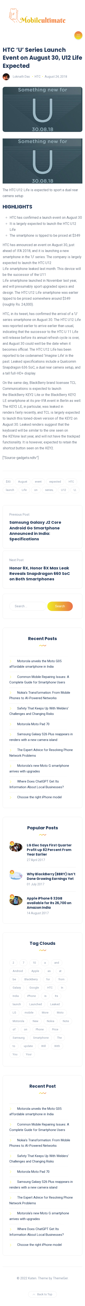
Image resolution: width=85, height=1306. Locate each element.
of (14, 1029)
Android (18, 971)
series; (49, 490)
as (49, 971)
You (15, 1054)
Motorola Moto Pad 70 (33, 724)
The (59, 1037)
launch (10, 490)
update (28, 1046)
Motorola (18, 1021)
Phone (40, 1029)
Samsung (19, 1037)
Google (34, 987)
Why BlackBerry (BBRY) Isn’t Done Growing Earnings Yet (51, 876)
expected (55, 481)
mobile (29, 1012)
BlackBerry (31, 979)
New (35, 1021)
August (22, 481)
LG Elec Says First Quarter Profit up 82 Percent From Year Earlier (49, 850)
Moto (60, 1012)
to (14, 1046)
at (60, 971)
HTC (38, 76)
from (61, 979)
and (56, 962)
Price (55, 1029)
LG (14, 1012)
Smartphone (41, 1037)
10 (34, 962)
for (48, 979)
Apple (35, 971)
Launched (35, 1004)
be (14, 979)
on (35, 490)
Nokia (50, 1021)
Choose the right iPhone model (39, 797)
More (45, 1012)
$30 (8, 481)
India (16, 996)
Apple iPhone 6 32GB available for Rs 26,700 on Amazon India (49, 903)
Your (29, 1054)
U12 (63, 490)
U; (75, 490)
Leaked (55, 1004)
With (57, 1046)
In (62, 987)
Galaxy (17, 987)
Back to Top (44, 1294)
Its (56, 996)
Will (43, 1046)
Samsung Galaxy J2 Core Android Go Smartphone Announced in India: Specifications (35, 531)
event (38, 481)
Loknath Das (21, 76)
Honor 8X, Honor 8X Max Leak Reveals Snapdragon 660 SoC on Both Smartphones (39, 573)
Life (24, 490)
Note (66, 1021)
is (45, 996)
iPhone (31, 996)
